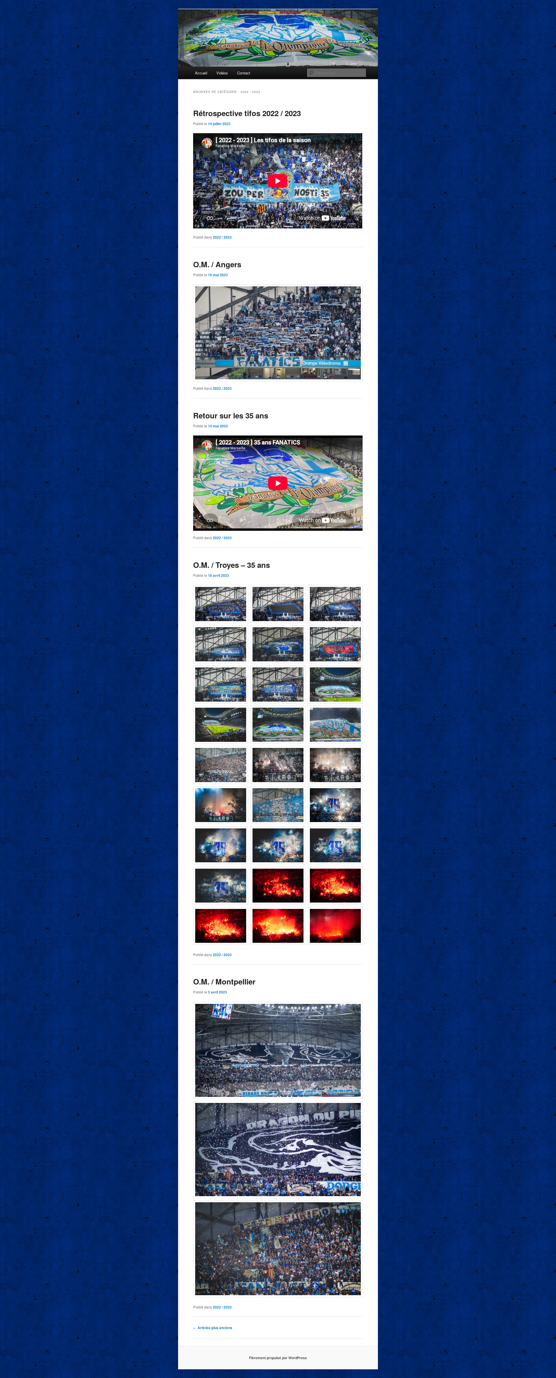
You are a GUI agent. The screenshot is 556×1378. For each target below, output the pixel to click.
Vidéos (222, 73)
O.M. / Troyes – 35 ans (231, 564)
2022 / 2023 (222, 237)
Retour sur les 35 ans (230, 415)
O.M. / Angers (217, 264)
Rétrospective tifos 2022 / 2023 (247, 113)
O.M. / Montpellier (224, 981)
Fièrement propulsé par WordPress (278, 1357)
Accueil (201, 73)
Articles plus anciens (212, 1327)
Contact (243, 73)
